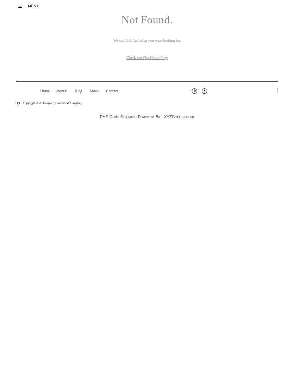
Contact (112, 91)
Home (44, 91)
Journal (61, 91)
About (94, 91)
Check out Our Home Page (147, 58)
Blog (78, 91)
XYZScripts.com (179, 116)
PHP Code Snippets (118, 116)
